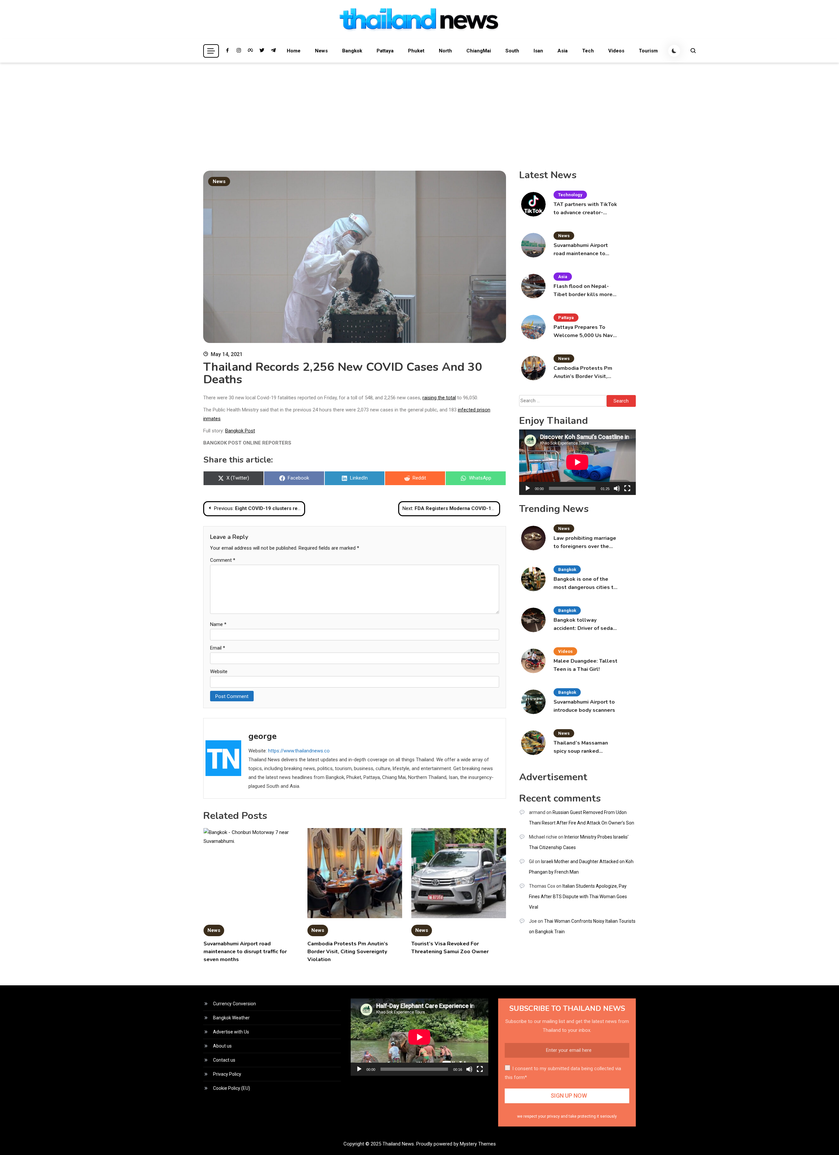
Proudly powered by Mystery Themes (456, 1144)
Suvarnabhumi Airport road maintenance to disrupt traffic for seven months (245, 951)
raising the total (439, 398)
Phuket (416, 51)
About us (222, 1046)
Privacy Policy (227, 1074)
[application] (577, 462)
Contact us (224, 1060)
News (321, 51)
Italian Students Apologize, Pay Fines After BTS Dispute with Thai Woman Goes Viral (578, 896)
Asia (562, 51)
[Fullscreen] (627, 488)
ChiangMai (478, 51)
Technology (570, 194)
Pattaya (385, 51)
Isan (538, 51)
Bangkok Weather (231, 1017)
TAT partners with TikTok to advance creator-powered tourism (585, 209)
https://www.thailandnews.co (299, 751)
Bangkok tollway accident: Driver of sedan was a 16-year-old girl (585, 624)
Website (218, 671)
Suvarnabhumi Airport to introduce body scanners (584, 706)
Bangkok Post (240, 431)
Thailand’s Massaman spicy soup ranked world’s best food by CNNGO (581, 747)
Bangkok (352, 51)
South (512, 51)
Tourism (648, 51)
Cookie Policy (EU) (231, 1088)
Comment (222, 560)
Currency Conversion (234, 1003)
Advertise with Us (231, 1031)
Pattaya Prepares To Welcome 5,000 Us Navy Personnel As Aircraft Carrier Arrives (584, 332)
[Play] (527, 488)
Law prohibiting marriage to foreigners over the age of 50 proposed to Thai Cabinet (585, 543)
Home (294, 51)
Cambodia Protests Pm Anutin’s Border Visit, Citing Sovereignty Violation (347, 951)
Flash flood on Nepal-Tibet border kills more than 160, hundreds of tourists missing (583, 291)
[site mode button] (674, 51)
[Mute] (617, 488)
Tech (588, 51)
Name (218, 624)
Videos (616, 51)
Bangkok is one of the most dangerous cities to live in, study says (585, 584)
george (262, 736)
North (445, 51)
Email (217, 648)
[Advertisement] (419, 112)
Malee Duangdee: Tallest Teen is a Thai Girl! (585, 665)
